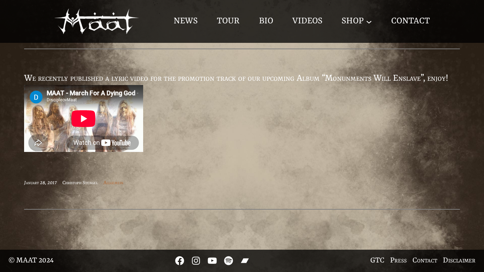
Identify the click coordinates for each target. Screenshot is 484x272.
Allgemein (113, 183)
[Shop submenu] (369, 21)
